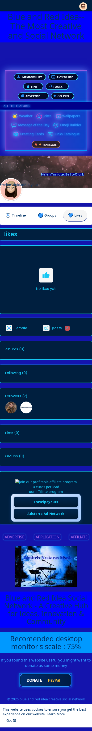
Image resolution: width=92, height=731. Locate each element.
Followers (13, 396)
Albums (11, 349)
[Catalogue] (50, 134)
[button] (83, 5)
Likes (9, 433)
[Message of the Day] (14, 125)
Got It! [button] (11, 720)
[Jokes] (39, 116)
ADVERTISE (14, 537)
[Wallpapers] (58, 116)
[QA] (15, 134)
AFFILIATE (79, 537)
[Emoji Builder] (56, 125)
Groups (11, 456)
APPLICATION (47, 537)
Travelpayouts (46, 502)
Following (13, 373)
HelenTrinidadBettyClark (62, 174)
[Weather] (15, 116)
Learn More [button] (56, 714)
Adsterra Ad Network (46, 513)
